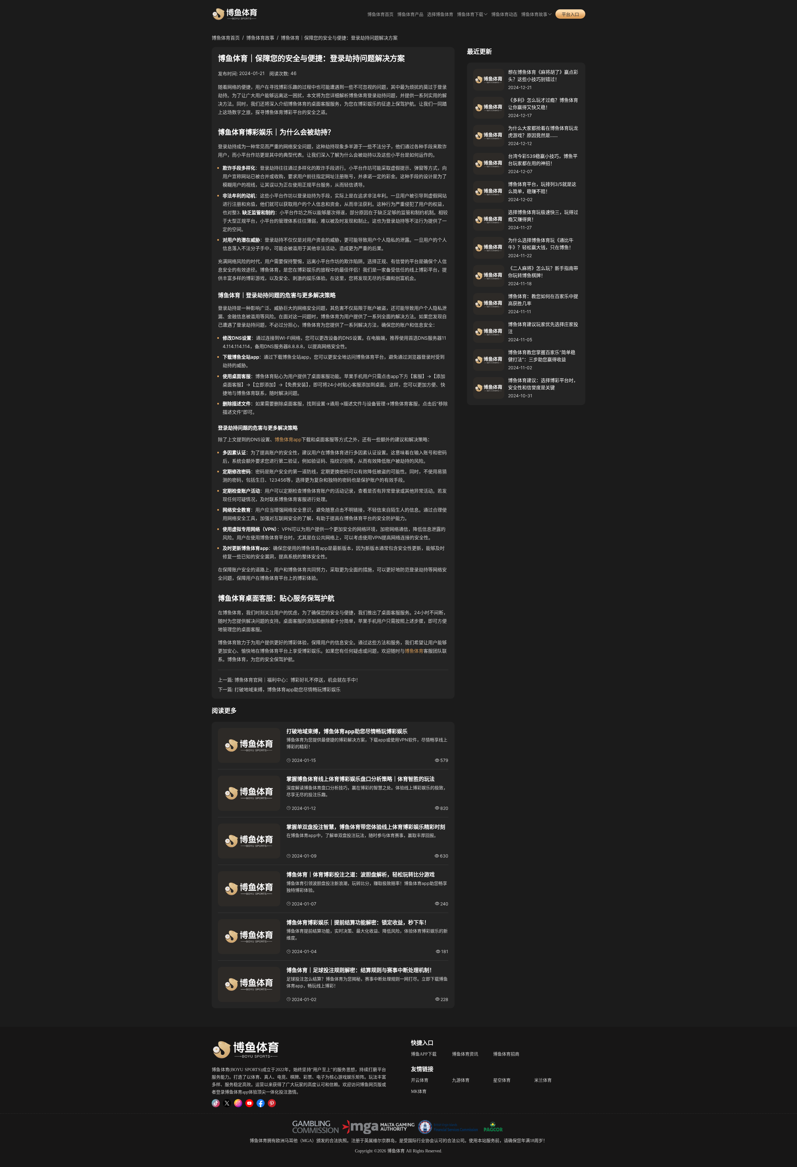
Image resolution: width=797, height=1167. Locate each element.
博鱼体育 (414, 651)
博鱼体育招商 (506, 1054)
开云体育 (419, 1080)
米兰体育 (543, 1080)
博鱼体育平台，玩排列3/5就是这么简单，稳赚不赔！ (542, 187)
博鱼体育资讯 (465, 1054)
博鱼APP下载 (423, 1054)
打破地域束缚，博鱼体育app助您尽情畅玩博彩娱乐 (287, 689)
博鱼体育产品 (410, 14)
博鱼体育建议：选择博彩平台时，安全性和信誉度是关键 (543, 383)
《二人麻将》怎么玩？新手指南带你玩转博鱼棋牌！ (543, 271)
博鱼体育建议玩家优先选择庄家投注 (543, 327)
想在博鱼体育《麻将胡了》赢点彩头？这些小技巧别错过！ (543, 75)
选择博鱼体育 (440, 14)
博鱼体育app (288, 439)
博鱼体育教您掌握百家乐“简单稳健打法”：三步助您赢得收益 (541, 355)
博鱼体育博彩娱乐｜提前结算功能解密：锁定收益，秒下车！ (357, 922)
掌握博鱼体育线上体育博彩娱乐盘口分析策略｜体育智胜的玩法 (360, 779)
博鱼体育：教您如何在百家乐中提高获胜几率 (543, 299)
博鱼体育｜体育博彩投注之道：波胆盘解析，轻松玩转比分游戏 (360, 875)
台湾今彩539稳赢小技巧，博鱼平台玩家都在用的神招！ (543, 159)
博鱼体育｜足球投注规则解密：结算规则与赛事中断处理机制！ (360, 970)
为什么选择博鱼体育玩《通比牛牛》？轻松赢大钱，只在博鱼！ (540, 243)
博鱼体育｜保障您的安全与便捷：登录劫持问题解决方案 (339, 38)
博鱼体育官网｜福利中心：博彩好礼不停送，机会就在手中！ (297, 680)
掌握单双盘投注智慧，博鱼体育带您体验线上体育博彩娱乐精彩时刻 (365, 827)
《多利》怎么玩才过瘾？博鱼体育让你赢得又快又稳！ (543, 103)
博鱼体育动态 (504, 14)
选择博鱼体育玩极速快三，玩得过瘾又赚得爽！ (543, 215)
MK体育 (419, 1091)
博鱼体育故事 (534, 14)
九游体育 (460, 1080)
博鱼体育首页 (380, 14)
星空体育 (502, 1080)
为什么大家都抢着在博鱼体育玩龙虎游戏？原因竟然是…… (543, 131)
